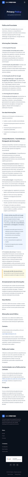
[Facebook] (10, 464)
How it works (5, 449)
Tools (3, 435)
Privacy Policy (18, 474)
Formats (4, 438)
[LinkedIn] (17, 464)
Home (3, 433)
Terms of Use (10, 474)
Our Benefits (5, 446)
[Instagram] (14, 464)
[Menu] (24, 2)
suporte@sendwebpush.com (9, 333)
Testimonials (5, 451)
